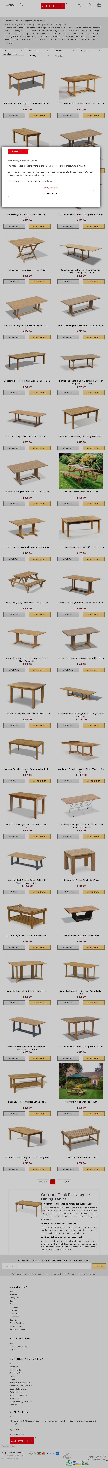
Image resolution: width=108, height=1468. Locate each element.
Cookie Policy (46, 181)
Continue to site (51, 193)
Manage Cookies (50, 187)
